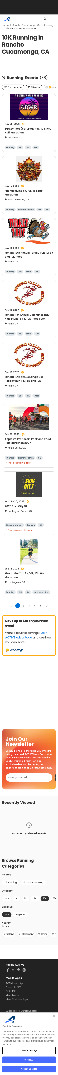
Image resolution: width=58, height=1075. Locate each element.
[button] (34, 87)
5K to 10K (10, 991)
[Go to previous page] (11, 605)
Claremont (27, 934)
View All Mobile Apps (17, 999)
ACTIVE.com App (15, 983)
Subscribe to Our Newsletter (21, 1010)
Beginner (20, 914)
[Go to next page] (46, 605)
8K (35, 898)
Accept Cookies (29, 1068)
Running (48, 25)
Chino (44, 934)
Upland (10, 934)
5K (25, 898)
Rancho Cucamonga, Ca (26, 25)
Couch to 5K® (13, 987)
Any (7, 898)
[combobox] (13, 87)
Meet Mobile (12, 995)
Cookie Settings (29, 1050)
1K (17, 898)
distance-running (33, 882)
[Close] (53, 1016)
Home (5, 25)
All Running (11, 882)
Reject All (29, 1059)
